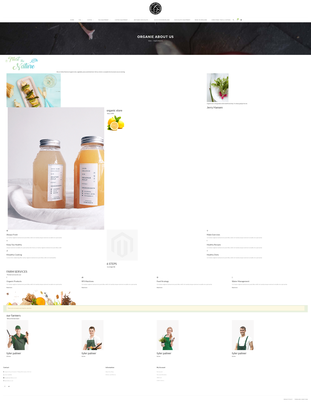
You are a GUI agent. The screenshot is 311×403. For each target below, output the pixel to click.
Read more (9, 287)
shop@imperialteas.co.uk (10, 377)
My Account (160, 371)
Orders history (160, 380)
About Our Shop (110, 371)
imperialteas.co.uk (8, 380)
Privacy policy (288, 399)
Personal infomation (162, 374)
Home (72, 20)
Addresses (159, 377)
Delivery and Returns (111, 374)
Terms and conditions (301, 399)
